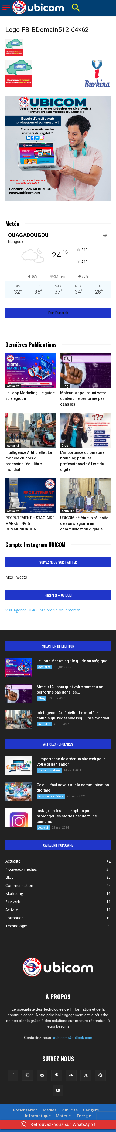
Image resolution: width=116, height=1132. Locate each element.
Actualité (13, 386)
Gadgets (91, 1110)
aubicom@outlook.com (72, 1037)
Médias (49, 1110)
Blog (65, 386)
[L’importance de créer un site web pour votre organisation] (18, 765)
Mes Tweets (16, 577)
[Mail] (42, 1075)
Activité (43, 827)
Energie (84, 1115)
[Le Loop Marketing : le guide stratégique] (30, 370)
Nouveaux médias (50, 796)
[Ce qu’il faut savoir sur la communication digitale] (18, 791)
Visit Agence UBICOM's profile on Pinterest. (43, 610)
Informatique (38, 1115)
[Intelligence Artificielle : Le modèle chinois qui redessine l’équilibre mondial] (30, 430)
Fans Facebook (58, 313)
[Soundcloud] (71, 1075)
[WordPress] (100, 1075)
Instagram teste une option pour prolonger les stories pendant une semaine (67, 816)
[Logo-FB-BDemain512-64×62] (14, 54)
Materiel (64, 1115)
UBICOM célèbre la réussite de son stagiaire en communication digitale (84, 523)
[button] (75, 8)
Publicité (70, 1110)
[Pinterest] (56, 1075)
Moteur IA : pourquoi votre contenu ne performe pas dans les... (83, 398)
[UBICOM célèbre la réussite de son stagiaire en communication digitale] (85, 495)
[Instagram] (27, 1075)
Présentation (25, 1110)
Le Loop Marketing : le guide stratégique (72, 661)
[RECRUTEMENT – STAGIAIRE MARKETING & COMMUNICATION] (30, 495)
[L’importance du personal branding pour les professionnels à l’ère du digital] (85, 430)
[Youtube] (58, 1090)
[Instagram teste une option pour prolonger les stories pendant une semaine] (18, 817)
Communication (49, 770)
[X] (85, 1075)
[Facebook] (13, 1075)
